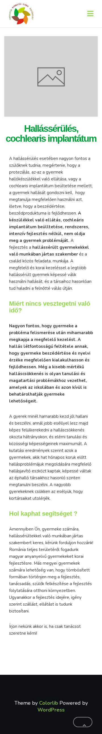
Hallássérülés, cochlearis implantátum (51, 133)
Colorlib (48, 703)
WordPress (51, 709)
